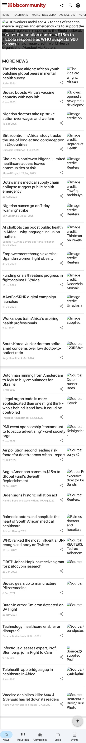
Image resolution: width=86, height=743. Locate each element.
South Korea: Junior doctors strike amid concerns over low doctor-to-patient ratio (32, 348)
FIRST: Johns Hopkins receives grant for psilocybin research (33, 564)
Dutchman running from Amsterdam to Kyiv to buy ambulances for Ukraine (33, 379)
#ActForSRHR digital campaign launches (29, 299)
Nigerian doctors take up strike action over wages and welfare (29, 116)
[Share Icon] (61, 83)
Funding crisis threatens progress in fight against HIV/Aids (33, 277)
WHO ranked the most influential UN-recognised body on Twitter (34, 542)
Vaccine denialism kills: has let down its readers (31, 697)
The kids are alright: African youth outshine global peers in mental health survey (31, 73)
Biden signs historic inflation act (30, 495)
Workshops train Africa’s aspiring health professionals (30, 320)
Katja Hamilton (11, 358)
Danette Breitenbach (14, 636)
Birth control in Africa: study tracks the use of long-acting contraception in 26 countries (33, 140)
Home (5, 14)
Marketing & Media (44, 14)
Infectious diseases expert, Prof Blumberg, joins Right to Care (29, 650)
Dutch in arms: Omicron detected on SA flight (33, 607)
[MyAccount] (79, 5)
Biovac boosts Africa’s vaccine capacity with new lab (28, 94)
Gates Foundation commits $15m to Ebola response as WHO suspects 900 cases (41, 39)
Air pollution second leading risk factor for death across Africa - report (34, 452)
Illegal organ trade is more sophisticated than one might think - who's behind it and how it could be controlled (33, 405)
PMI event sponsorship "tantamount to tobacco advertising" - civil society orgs (34, 431)
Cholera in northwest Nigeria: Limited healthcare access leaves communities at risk (34, 163)
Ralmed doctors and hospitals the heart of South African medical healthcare (31, 521)
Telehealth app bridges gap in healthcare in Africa (28, 671)
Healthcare (20, 14)
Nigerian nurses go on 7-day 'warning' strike (26, 207)
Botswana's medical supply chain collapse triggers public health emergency (31, 186)
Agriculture (67, 14)
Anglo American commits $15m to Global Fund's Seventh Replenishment (31, 476)
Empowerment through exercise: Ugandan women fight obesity (30, 256)
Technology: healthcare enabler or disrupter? (31, 628)
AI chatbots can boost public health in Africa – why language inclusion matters (33, 231)
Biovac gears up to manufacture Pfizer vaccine (29, 585)
